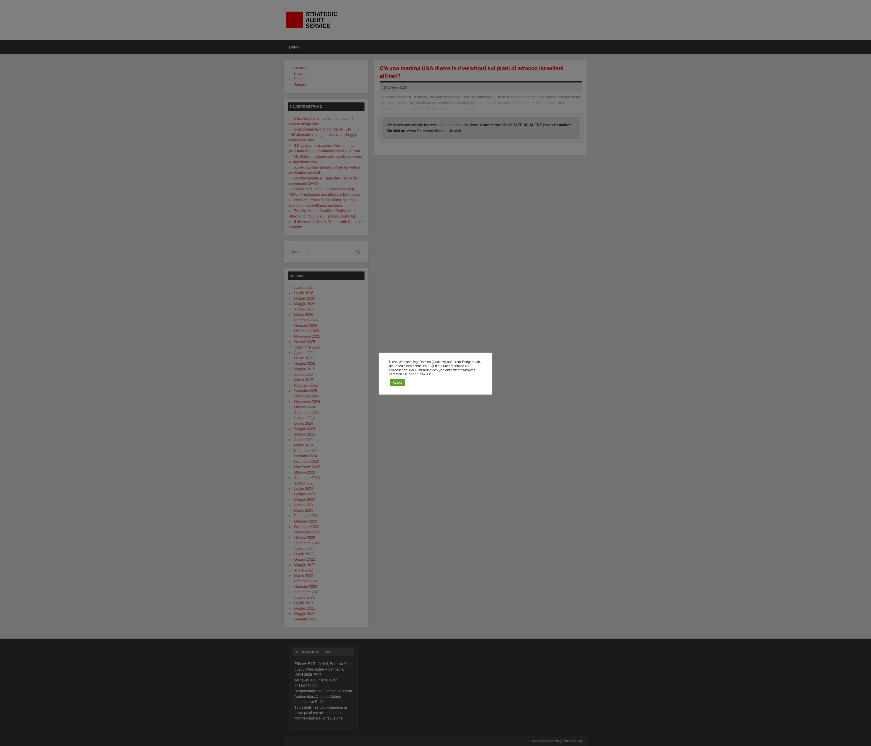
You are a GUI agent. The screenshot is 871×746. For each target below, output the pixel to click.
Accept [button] (397, 382)
